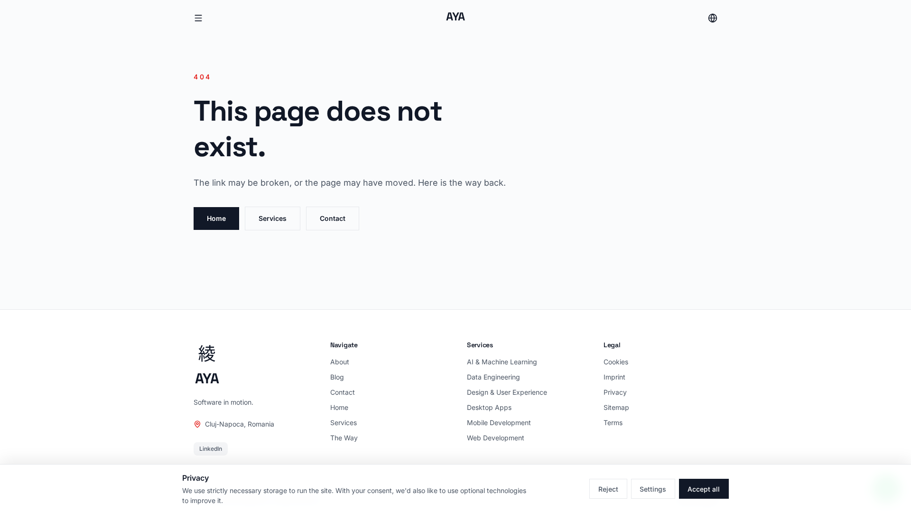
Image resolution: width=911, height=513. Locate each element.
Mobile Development (499, 422)
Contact (332, 218)
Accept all (704, 489)
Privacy (615, 392)
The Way (344, 438)
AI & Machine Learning (502, 362)
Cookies (616, 362)
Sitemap (616, 407)
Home (216, 218)
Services (273, 218)
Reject (608, 489)
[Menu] (198, 18)
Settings (653, 489)
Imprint (614, 377)
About (339, 362)
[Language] (712, 18)
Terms (613, 422)
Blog (337, 377)
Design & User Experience (507, 392)
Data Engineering (493, 377)
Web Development (495, 438)
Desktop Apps (489, 407)
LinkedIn (210, 448)
